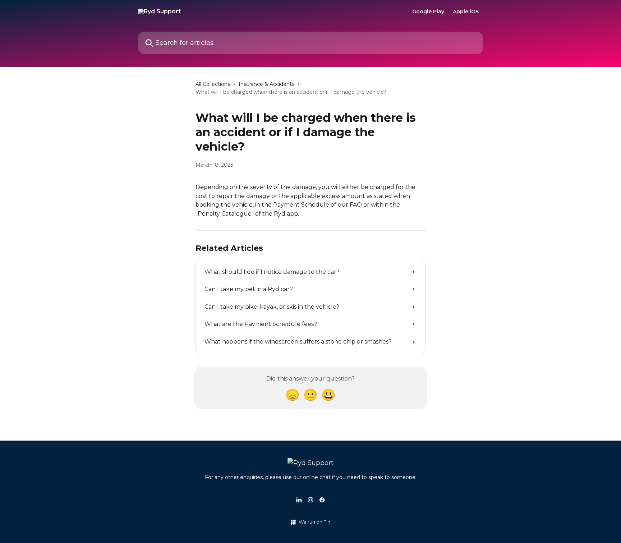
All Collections (213, 84)
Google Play (428, 11)
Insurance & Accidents (266, 84)
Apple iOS (466, 11)
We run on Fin (314, 522)
